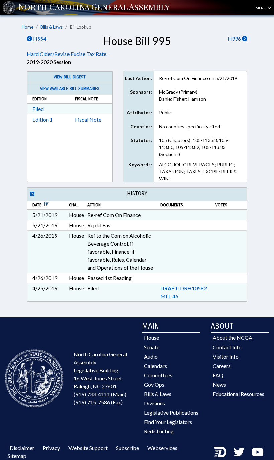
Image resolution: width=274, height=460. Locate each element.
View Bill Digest (70, 77)
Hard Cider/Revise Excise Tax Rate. (67, 54)
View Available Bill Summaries (69, 88)
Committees (158, 375)
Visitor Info (226, 356)
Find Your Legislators (168, 422)
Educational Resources (238, 394)
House (151, 337)
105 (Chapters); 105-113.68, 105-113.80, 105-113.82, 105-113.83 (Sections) (194, 147)
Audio (151, 356)
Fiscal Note (88, 119)
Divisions (154, 403)
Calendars (155, 366)
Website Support (88, 448)
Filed (38, 109)
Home (27, 27)
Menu (261, 8)
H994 (39, 38)
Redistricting (159, 431)
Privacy (51, 448)
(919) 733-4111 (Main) (100, 394)
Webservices (162, 448)
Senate (151, 347)
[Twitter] (239, 451)
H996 (235, 38)
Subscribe (127, 448)
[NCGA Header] (94, 7)
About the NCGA (232, 337)
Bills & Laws (51, 27)
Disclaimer (22, 448)
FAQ (218, 375)
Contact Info (227, 347)
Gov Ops (154, 384)
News (219, 384)
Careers (222, 366)
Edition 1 (42, 119)
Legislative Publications (171, 412)
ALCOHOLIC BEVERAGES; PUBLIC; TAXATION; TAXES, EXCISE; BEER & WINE (198, 171)
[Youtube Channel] (257, 451)
